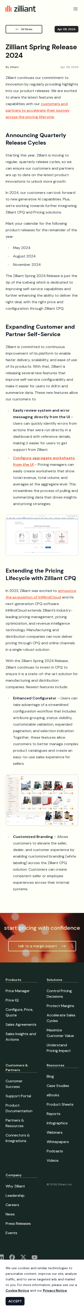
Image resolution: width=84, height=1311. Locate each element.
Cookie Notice (17, 1290)
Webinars (55, 1132)
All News (26, 29)
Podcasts (55, 1151)
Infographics (57, 1123)
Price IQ (12, 1000)
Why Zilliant (15, 1186)
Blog (50, 1076)
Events (11, 1232)
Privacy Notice (55, 1290)
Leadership (15, 1195)
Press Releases (18, 1223)
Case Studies (58, 1085)
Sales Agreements (21, 1024)
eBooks (53, 1095)
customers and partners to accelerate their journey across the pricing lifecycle (38, 110)
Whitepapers (58, 1141)
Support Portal (18, 1096)
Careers (12, 1204)
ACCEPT (15, 1301)
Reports (53, 1113)
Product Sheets (60, 1104)
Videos (53, 1160)
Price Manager (18, 990)
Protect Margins (60, 1005)
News (10, 1214)
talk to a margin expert (37, 946)
